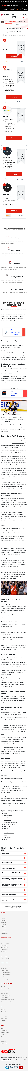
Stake (5, 49)
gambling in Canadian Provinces (12, 482)
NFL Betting (3, 916)
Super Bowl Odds (5, 986)
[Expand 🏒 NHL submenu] (7, 9)
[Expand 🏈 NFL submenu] (14, 9)
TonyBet (6, 194)
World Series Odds (5, 991)
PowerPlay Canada (5, 958)
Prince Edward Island (9, 833)
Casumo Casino (4, 1039)
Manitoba (6, 818)
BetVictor (6, 158)
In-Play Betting (4, 979)
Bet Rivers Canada (5, 954)
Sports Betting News (5, 974)
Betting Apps (4, 968)
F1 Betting (3, 931)
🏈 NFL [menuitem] (11, 9)
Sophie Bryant (8, 23)
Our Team (3, 1014)
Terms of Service (5, 1011)
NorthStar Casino (5, 1032)
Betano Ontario (4, 956)
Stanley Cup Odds (5, 989)
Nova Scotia (7, 826)
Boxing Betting (4, 933)
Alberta (5, 813)
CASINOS (3, 1028)
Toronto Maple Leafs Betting (7, 999)
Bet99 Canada (4, 945)
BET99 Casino (4, 1043)
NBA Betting (3, 922)
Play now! (14, 56)
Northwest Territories (9, 824)
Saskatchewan (7, 837)
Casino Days (4, 1030)
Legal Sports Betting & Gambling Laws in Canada (13, 906)
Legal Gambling (4, 970)
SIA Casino (3, 1036)
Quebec (5, 835)
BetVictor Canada (5, 943)
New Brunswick (7, 820)
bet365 (5, 117)
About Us (3, 1009)
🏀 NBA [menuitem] (18, 9)
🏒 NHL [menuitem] (4, 9)
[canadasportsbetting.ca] (9, 5)
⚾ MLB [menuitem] (25, 9)
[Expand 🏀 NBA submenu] (21, 9)
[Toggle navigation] (26, 5)
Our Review (20, 61)
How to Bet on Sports (6, 976)
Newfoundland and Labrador (11, 822)
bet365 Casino (4, 1034)
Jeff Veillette (13, 21)
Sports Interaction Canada (7, 951)
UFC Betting (3, 920)
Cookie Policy (4, 1018)
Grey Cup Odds (4, 993)
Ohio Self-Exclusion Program (14, 1064)
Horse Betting (4, 929)
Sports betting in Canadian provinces (10, 425)
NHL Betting (3, 918)
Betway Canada (4, 949)
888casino (3, 1041)
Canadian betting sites (18, 443)
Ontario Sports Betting (6, 972)
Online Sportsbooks (5, 995)
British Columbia (8, 815)
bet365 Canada (4, 941)
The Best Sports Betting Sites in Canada (15, 332)
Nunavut (6, 828)
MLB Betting (3, 926)
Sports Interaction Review (14, 393)
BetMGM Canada (4, 947)
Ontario (6, 830)
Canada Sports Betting (13, 904)
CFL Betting (3, 924)
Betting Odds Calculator (6, 966)
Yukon (5, 839)
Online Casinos (4, 997)
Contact (3, 1020)
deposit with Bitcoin (17, 725)
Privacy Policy (4, 1016)
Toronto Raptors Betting (6, 1001)
